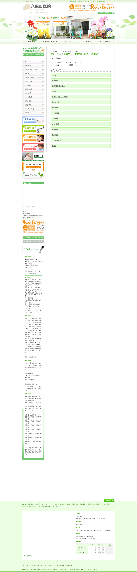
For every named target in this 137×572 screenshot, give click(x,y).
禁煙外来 (55, 129)
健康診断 (55, 118)
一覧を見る (39, 252)
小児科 (54, 91)
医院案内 (55, 80)
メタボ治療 (55, 124)
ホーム (54, 75)
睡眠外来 (55, 135)
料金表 (54, 146)
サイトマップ (55, 506)
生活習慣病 (55, 113)
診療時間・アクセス (58, 86)
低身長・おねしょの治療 (60, 97)
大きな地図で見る (28, 206)
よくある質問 (56, 140)
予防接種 (55, 107)
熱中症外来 (55, 102)
